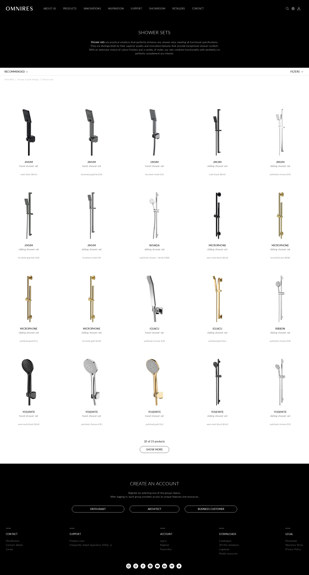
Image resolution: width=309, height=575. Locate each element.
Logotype (224, 549)
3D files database (229, 545)
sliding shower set (217, 166)
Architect (154, 509)
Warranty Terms (294, 545)
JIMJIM (28, 162)
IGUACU (154, 328)
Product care (77, 540)
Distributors (12, 540)
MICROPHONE (217, 245)
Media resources (228, 553)
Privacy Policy (293, 549)
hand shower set (28, 166)
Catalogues (225, 540)
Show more (154, 449)
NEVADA (154, 245)
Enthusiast (98, 509)
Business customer (211, 509)
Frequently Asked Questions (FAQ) (89, 545)
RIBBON (280, 328)
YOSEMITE (29, 412)
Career (9, 549)
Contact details (14, 545)
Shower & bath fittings (28, 79)
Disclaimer (291, 540)
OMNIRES (9, 79)
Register (164, 545)
